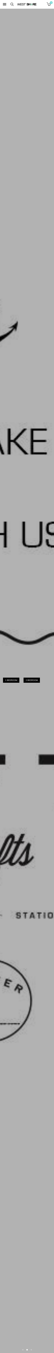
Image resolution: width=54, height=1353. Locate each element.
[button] (4, 4)
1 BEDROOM (11, 680)
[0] (49, 4)
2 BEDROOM (32, 680)
